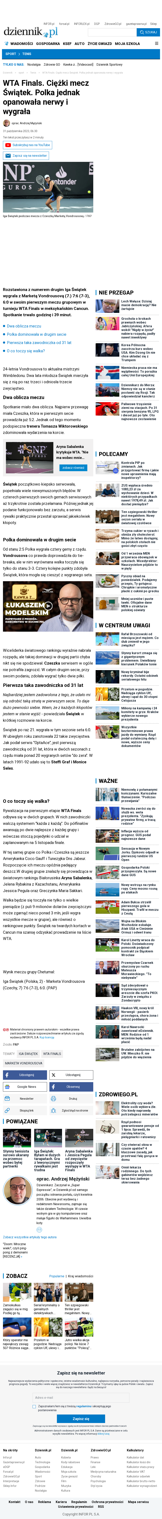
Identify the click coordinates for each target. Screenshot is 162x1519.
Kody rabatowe (70, 1462)
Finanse (95, 1462)
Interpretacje (11, 1481)
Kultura (65, 1490)
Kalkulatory (135, 1450)
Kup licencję (47, 1037)
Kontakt (14, 1502)
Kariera (61, 1502)
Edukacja (67, 1467)
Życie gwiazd (69, 1476)
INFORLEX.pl (81, 23)
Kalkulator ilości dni (138, 1462)
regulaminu (83, 1406)
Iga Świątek (28, 1054)
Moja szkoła (68, 1471)
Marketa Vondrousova (23, 1063)
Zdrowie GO (52, 64)
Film (63, 1481)
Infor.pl (7, 1457)
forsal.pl (64, 23)
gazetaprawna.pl (136, 23)
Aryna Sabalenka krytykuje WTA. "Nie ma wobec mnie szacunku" (72, 453)
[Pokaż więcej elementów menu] (156, 43)
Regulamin (79, 1502)
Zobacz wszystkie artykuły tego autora (30, 1237)
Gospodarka (42, 1467)
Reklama (44, 1502)
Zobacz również (73, 468)
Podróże (40, 1485)
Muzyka (66, 1485)
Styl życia (96, 1485)
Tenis (26, 54)
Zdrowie (40, 1481)
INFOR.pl (49, 23)
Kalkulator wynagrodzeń (142, 1485)
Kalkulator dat (135, 1457)
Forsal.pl (8, 1471)
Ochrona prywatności (107, 1502)
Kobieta (66, 1457)
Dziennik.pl (43, 1450)
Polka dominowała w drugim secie (36, 334)
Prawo (95, 1457)
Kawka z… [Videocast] (78, 64)
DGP (97, 23)
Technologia (42, 1462)
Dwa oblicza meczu (24, 326)
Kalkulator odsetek (138, 1476)
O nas (29, 1502)
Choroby (96, 1476)
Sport (11, 54)
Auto (38, 1457)
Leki (93, 1467)
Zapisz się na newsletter (30, 156)
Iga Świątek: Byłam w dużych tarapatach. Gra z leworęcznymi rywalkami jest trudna (47, 1160)
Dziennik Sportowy (109, 64)
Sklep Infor (10, 1485)
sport (21, 72)
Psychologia (98, 1481)
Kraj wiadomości (80, 1276)
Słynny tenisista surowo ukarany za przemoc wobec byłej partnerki (16, 1158)
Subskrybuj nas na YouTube (31, 145)
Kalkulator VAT (136, 1471)
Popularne (56, 1276)
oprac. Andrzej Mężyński (27, 123)
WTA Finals (52, 1054)
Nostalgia (33, 64)
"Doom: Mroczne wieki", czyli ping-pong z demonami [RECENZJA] (15, 1250)
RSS (101, 1507)
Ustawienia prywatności (75, 1507)
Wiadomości (42, 1471)
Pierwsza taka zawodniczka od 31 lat (39, 342)
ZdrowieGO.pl (113, 23)
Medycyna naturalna (103, 1471)
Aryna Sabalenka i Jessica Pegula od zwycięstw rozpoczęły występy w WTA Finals (79, 1160)
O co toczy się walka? (26, 351)
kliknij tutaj (103, 1433)
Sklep (153, 23)
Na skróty (10, 1450)
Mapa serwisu (138, 1502)
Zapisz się (81, 1419)
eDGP (6, 1467)
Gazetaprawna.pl (13, 1462)
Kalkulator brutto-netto (141, 1481)
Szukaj (151, 32)
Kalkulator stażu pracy (140, 1467)
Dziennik (7, 72)
